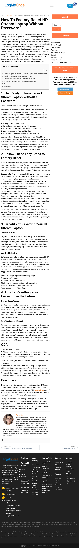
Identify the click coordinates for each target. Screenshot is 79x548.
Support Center (59, 462)
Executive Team (70, 469)
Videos (57, 465)
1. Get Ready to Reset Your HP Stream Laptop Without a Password (25, 74)
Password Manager (58, 52)
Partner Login (58, 489)
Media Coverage (70, 478)
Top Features (25, 487)
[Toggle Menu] (51, 6)
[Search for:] (65, 25)
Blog (67, 483)
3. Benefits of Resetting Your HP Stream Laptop (19, 79)
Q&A (5, 84)
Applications (55, 43)
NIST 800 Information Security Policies (47, 482)
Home (3, 15)
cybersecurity (9, 15)
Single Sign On (56, 57)
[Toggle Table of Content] (44, 70)
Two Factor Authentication (61, 62)
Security (54, 55)
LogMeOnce (39, 390)
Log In (70, 6)
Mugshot (34, 476)
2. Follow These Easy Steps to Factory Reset (18, 76)
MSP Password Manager (58, 485)
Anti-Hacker (35, 465)
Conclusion (7, 86)
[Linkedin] (3, 440)
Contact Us (69, 462)
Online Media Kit (70, 481)
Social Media (56, 60)
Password (54, 50)
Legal (67, 476)
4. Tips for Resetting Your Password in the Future (20, 81)
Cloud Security (56, 45)
